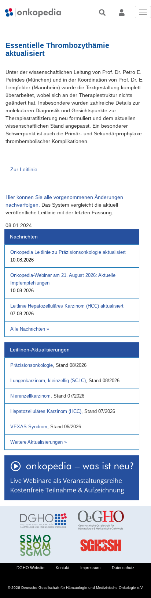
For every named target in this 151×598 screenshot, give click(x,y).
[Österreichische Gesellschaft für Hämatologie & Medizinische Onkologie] (101, 520)
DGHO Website (30, 567)
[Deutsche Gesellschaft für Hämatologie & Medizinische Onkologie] (43, 520)
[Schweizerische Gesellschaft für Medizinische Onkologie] (43, 545)
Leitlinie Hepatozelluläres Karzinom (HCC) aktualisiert (67, 306)
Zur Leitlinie (23, 169)
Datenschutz (123, 567)
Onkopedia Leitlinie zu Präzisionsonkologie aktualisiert (68, 252)
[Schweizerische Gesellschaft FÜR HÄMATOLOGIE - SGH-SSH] (101, 545)
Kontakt (62, 567)
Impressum (90, 567)
